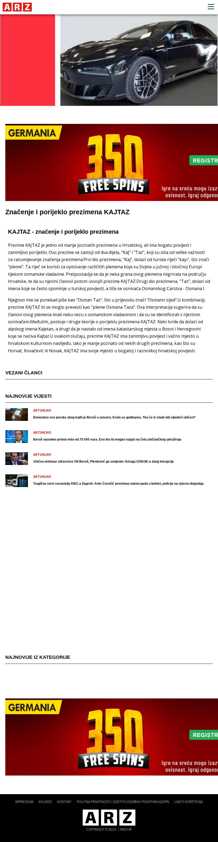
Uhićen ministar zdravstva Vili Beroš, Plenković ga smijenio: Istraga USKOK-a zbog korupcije (103, 461)
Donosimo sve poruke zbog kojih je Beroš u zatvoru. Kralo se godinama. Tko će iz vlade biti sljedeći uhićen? (114, 417)
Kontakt (64, 801)
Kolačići (45, 801)
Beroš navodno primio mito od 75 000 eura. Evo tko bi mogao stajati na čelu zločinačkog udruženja (107, 439)
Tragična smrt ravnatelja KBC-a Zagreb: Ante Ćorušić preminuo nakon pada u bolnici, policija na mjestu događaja (118, 483)
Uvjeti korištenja (188, 801)
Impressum (24, 801)
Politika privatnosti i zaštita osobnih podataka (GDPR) (123, 801)
